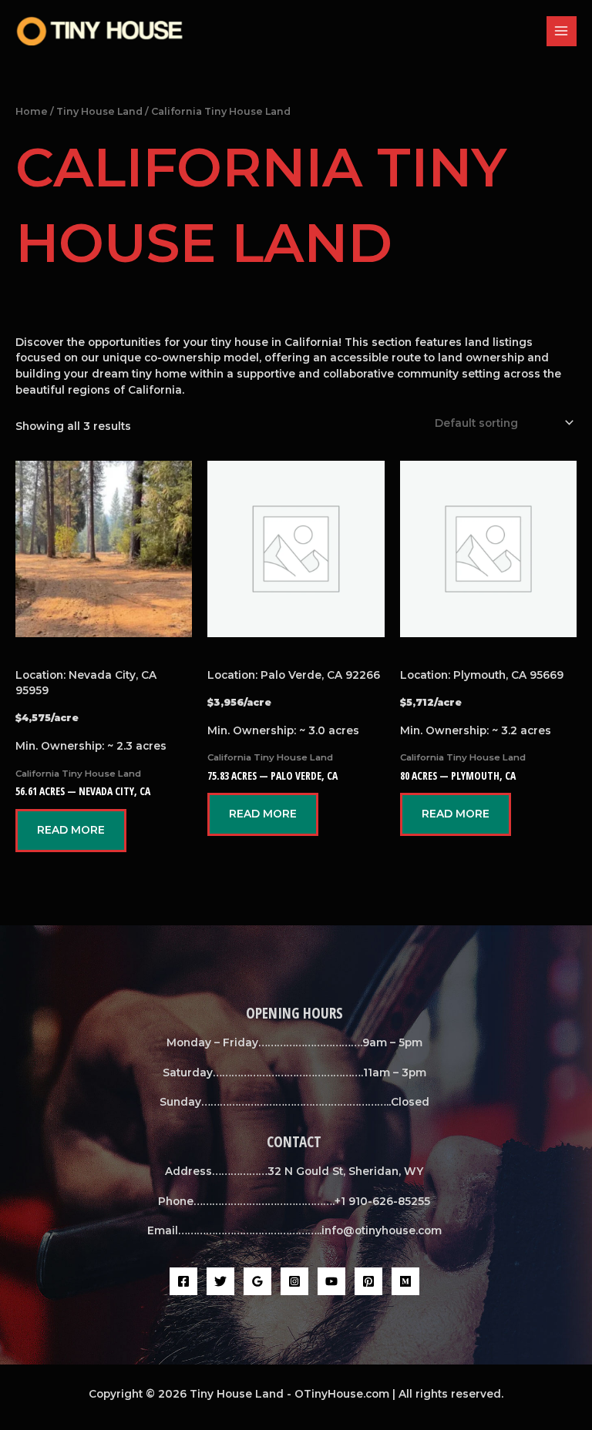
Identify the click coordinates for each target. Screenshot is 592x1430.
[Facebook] (183, 1281)
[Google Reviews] (257, 1281)
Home (31, 111)
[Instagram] (294, 1281)
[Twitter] (220, 1281)
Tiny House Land (99, 111)
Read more (71, 830)
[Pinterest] (368, 1281)
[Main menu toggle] (562, 31)
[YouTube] (331, 1281)
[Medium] (405, 1281)
